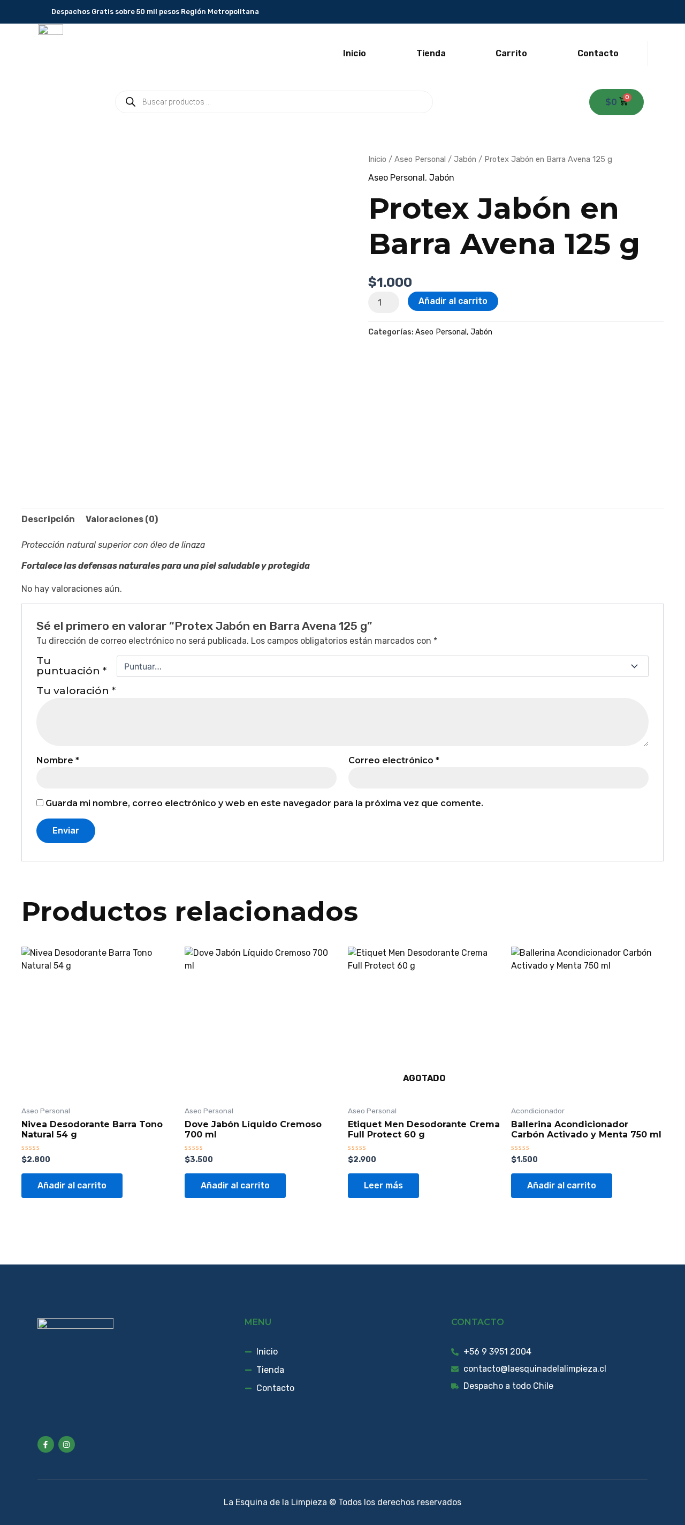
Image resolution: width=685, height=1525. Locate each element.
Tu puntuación (71, 666)
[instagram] (641, 11)
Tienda (431, 53)
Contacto (598, 53)
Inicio (354, 53)
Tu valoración (76, 690)
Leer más (383, 1185)
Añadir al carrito (453, 301)
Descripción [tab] (48, 519)
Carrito (511, 53)
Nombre (57, 760)
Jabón (465, 159)
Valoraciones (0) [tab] (122, 519)
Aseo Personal (420, 159)
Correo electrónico (393, 760)
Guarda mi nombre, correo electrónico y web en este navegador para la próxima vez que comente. (264, 803)
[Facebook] (625, 11)
